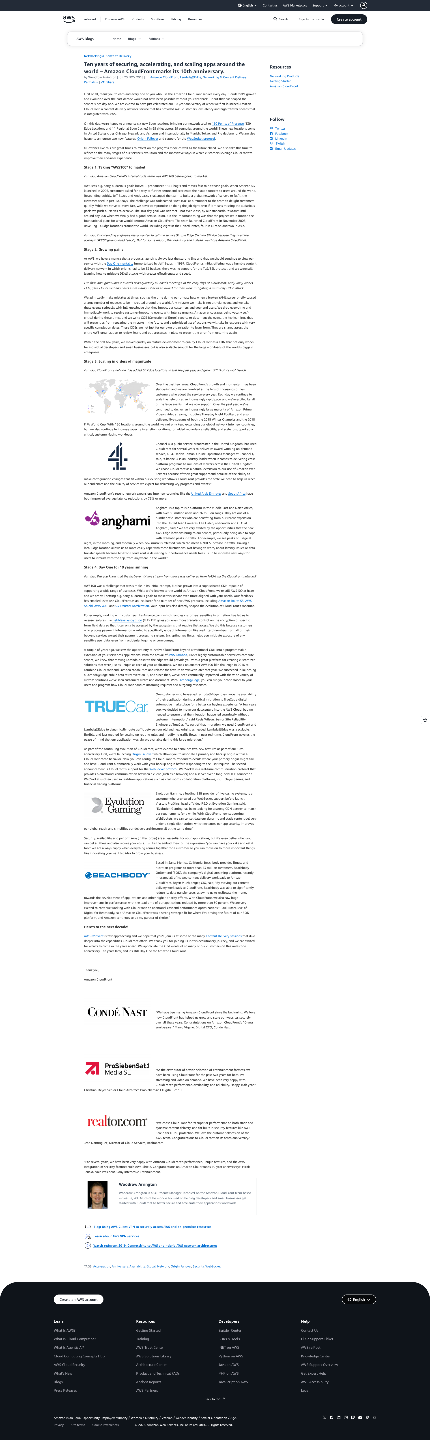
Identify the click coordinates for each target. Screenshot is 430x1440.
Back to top (212, 1399)
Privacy (59, 1425)
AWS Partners (147, 1390)
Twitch (279, 143)
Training (142, 1339)
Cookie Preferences (105, 1425)
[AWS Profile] (363, 5)
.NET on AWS (229, 1347)
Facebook (280, 133)
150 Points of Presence (228, 123)
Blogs (58, 1382)
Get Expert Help (313, 1373)
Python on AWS (231, 1356)
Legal (305, 1390)
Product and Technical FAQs (158, 1373)
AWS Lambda (177, 655)
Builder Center (230, 1330)
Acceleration (101, 1266)
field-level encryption (127, 620)
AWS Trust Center (150, 1347)
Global (151, 1266)
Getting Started (280, 81)
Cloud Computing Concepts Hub (79, 1356)
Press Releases (65, 1390)
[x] (324, 1418)
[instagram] (346, 1418)
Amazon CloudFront (284, 86)
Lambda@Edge (189, 680)
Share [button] (109, 82)
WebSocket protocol (201, 138)
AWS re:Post (310, 1347)
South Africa (236, 493)
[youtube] (360, 1418)
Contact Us (309, 1330)
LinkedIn (280, 138)
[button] (115, 19)
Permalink (91, 82)
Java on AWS (229, 1364)
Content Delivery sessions (224, 936)
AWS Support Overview (319, 1364)
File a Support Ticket (317, 1339)
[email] (374, 1418)
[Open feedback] (425, 720)
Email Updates (284, 148)
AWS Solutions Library (154, 1356)
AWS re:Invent (93, 936)
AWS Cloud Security (69, 1364)
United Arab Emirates (206, 493)
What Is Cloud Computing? (75, 1339)
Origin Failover (147, 138)
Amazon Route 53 (231, 600)
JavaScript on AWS (233, 1382)
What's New (63, 1373)
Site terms (78, 1425)
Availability (137, 1266)
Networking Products (284, 76)
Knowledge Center (315, 1356)
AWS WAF (101, 606)
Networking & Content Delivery (107, 56)
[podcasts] (367, 1418)
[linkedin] (338, 1418)
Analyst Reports (148, 1382)
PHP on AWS (229, 1373)
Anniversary (120, 1266)
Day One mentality (120, 263)
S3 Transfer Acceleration (132, 606)
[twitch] (353, 1418)
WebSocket (213, 1266)
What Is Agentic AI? (69, 1347)
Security (198, 1266)
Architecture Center (151, 1364)
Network (163, 1266)
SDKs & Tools (229, 1339)
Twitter (279, 128)
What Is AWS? (64, 1330)
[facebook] (331, 1418)
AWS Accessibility (315, 1382)
